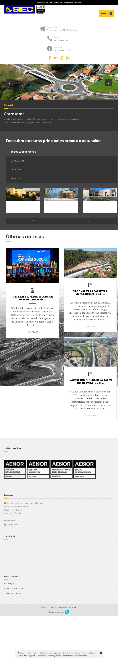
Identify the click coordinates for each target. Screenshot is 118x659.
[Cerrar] (100, 653)
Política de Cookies (12, 593)
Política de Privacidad (14, 588)
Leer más (33, 332)
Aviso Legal (9, 583)
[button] (9, 82)
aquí (85, 655)
